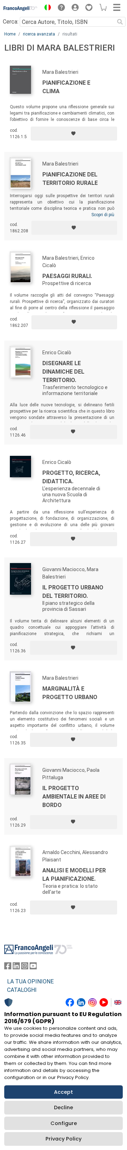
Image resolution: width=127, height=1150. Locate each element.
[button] (45, 8)
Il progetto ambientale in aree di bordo (73, 796)
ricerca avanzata (39, 34)
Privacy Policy (63, 1138)
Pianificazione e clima (66, 87)
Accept (63, 1092)
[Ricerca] (120, 22)
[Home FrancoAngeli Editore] (21, 8)
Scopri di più (102, 214)
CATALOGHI (22, 990)
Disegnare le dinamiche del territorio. (63, 371)
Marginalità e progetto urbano (69, 692)
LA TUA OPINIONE (30, 981)
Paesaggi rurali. (67, 276)
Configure (63, 1123)
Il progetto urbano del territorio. (72, 591)
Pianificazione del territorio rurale (70, 178)
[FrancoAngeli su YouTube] (33, 967)
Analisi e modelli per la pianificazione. (74, 874)
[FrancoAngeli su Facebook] (7, 967)
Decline (63, 1107)
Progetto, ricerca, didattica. (71, 477)
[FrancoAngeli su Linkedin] (16, 967)
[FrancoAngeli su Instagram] (24, 967)
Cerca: (10, 21)
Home (10, 34)
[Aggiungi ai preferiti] (74, 134)
